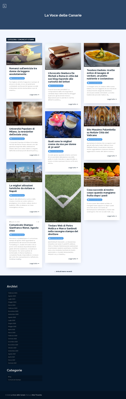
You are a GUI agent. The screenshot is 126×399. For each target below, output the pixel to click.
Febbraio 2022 (12, 335)
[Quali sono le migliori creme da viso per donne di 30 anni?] (63, 124)
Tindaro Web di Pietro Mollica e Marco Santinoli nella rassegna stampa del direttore (63, 229)
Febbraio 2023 (12, 308)
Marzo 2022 (11, 332)
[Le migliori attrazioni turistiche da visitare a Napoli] (24, 172)
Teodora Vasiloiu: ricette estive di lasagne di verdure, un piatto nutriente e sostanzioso (101, 74)
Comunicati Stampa (18, 78)
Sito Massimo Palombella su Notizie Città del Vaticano (101, 132)
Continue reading (15, 259)
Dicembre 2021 (13, 341)
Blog (9, 376)
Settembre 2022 (13, 314)
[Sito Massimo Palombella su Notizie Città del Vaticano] (102, 116)
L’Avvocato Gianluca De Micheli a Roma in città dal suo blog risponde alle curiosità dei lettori (63, 77)
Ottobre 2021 (12, 348)
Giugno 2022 (12, 323)
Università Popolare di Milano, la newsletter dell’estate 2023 (22, 131)
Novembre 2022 (13, 311)
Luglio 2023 (11, 299)
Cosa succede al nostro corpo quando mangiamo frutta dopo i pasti (101, 192)
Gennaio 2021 (12, 363)
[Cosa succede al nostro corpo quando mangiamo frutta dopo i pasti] (102, 175)
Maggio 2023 (12, 302)
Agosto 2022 (12, 317)
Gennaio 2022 (12, 338)
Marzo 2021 (11, 360)
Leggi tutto (34, 95)
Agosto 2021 (12, 354)
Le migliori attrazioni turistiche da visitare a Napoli (21, 188)
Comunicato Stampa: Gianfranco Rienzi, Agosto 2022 (23, 227)
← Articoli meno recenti (63, 271)
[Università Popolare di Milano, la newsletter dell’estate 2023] (24, 114)
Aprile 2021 (11, 357)
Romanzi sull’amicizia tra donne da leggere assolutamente (23, 71)
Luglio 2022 (11, 320)
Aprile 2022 (11, 329)
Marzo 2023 (11, 305)
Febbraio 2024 (12, 293)
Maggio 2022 (12, 326)
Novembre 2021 (13, 345)
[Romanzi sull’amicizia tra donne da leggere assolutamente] (24, 54)
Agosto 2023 (12, 296)
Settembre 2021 (13, 351)
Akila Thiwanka (37, 395)
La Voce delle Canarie (63, 15)
